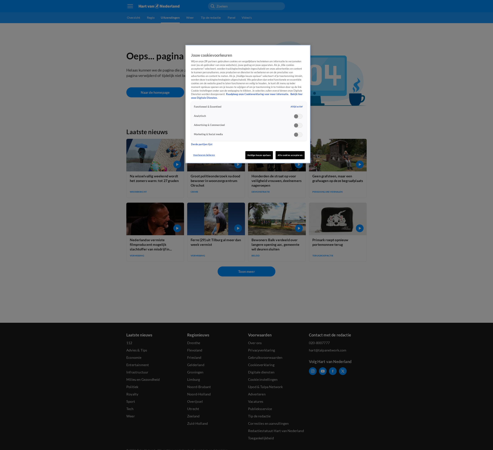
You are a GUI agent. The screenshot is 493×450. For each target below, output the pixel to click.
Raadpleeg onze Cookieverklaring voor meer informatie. (257, 94)
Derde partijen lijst (201, 144)
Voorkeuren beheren (204, 155)
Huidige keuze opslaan (259, 155)
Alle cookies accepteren (290, 155)
